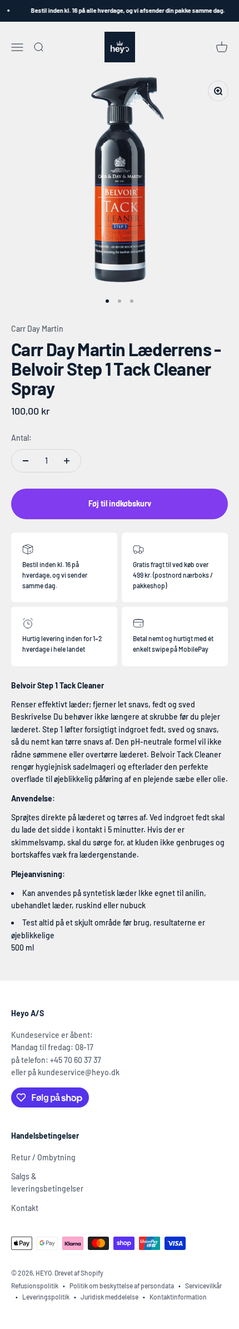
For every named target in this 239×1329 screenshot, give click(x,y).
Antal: (21, 437)
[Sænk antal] (25, 461)
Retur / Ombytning (43, 1157)
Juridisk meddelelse (109, 1297)
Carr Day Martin (37, 328)
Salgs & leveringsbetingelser (47, 1182)
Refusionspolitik (34, 1285)
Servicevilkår (203, 1285)
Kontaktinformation (178, 1297)
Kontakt (24, 1208)
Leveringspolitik (45, 1297)
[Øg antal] (67, 461)
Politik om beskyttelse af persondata (121, 1285)
